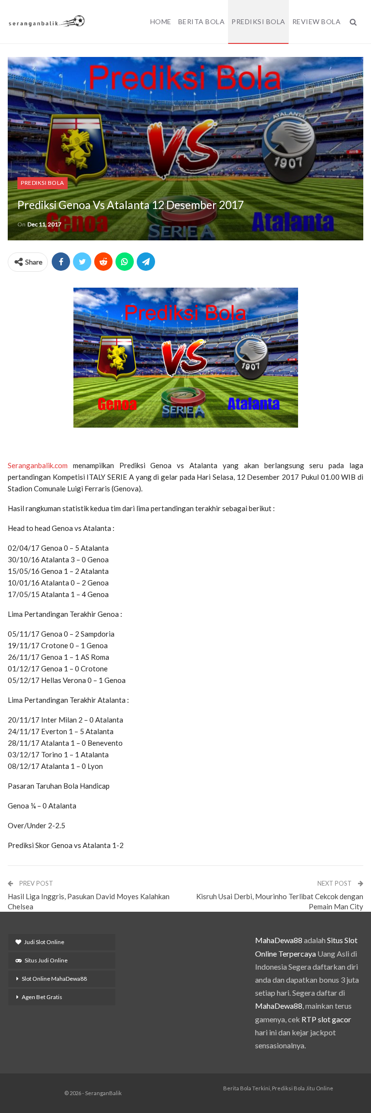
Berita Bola (201, 21)
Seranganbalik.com (38, 465)
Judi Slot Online (44, 942)
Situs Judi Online (46, 960)
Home (160, 21)
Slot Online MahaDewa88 (54, 978)
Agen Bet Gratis (42, 997)
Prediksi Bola (258, 21)
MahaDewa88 (278, 940)
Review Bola (316, 21)
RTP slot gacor (326, 1019)
